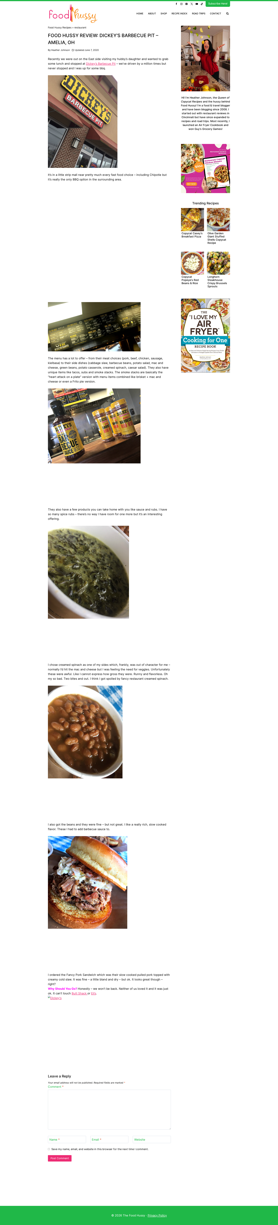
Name (54, 1139)
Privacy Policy (157, 1215)
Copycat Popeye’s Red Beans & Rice (190, 280)
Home (139, 13)
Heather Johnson (60, 50)
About (152, 13)
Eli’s (93, 993)
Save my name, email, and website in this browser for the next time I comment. (100, 1149)
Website (139, 1139)
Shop (164, 13)
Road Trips (198, 13)
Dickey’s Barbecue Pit (101, 63)
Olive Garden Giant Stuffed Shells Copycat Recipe (216, 238)
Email (96, 1139)
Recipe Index (179, 13)
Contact (215, 13)
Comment (56, 1086)
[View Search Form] (227, 13)
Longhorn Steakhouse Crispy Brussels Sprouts (217, 281)
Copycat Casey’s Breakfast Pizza (192, 235)
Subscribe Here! (217, 3)
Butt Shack (79, 993)
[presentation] (192, 219)
